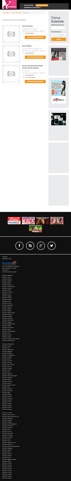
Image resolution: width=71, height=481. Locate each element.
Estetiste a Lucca (6, 440)
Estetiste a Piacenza (7, 318)
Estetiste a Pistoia (6, 455)
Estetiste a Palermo (7, 314)
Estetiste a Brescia (7, 284)
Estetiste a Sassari (7, 396)
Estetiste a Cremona (7, 292)
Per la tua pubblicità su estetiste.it (11, 266)
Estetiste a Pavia (6, 452)
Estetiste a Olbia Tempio (8, 312)
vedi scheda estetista (35, 37)
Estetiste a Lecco (6, 439)
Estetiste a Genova (7, 297)
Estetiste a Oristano (7, 381)
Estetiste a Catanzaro (7, 426)
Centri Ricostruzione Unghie (9, 272)
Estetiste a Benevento (7, 349)
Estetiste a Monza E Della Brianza (11, 446)
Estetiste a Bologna (7, 351)
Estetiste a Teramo (7, 468)
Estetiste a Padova (7, 450)
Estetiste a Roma (6, 325)
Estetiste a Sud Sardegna (8, 331)
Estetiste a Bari (6, 348)
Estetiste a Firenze (7, 431)
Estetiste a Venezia (7, 474)
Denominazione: (56, 32)
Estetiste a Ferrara (7, 362)
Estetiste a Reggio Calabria (9, 459)
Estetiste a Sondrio (7, 467)
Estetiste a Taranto (7, 400)
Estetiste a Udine (6, 337)
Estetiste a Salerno (7, 463)
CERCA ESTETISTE (29, 5)
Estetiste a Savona (7, 465)
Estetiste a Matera (7, 307)
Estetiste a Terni (6, 333)
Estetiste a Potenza (7, 389)
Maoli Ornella (27, 46)
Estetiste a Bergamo (7, 418)
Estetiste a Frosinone (7, 433)
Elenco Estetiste (16, 13)
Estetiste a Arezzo (6, 346)
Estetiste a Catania (7, 357)
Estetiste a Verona (7, 476)
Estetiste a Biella (6, 283)
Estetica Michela (27, 26)
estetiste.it (5, 257)
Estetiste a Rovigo (6, 394)
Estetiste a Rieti (6, 392)
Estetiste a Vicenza (7, 409)
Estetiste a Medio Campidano (9, 375)
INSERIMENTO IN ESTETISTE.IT (32, 7)
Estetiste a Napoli (6, 310)
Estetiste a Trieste (6, 472)
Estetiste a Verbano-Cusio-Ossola (10, 338)
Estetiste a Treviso (7, 403)
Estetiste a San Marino (8, 327)
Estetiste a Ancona (7, 412)
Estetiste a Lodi (6, 372)
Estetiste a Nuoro (6, 379)
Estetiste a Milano (6, 309)
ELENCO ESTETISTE (42, 5)
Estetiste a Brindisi (7, 353)
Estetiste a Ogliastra (7, 448)
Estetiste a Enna (6, 429)
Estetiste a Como (6, 359)
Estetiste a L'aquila (7, 368)
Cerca (59, 39)
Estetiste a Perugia (7, 316)
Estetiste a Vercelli (7, 407)
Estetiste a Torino (6, 402)
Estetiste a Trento (6, 335)
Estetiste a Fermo (6, 294)
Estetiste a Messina (7, 444)
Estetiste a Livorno (7, 303)
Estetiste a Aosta (6, 277)
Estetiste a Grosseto (7, 435)
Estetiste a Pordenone (7, 320)
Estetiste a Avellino (7, 279)
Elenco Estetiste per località (9, 268)
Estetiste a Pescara (7, 454)
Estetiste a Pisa (6, 387)
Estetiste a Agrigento (7, 275)
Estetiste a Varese (6, 405)
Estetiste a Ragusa (7, 322)
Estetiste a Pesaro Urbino (8, 385)
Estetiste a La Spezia (7, 437)
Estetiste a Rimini (6, 461)
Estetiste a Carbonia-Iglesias (9, 424)
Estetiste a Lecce (6, 370)
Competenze (5, 270)
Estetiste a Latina (6, 301)
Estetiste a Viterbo (7, 478)
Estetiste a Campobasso (8, 355)
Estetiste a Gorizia (7, 366)
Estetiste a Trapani (7, 470)
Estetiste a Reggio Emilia (8, 324)
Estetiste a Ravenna (7, 390)
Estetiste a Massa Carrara (9, 442)
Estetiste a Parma (6, 383)
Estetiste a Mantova (7, 374)
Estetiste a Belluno (7, 281)
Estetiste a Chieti (6, 290)
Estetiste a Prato (6, 457)
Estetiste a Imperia (7, 299)
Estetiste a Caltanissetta (8, 286)
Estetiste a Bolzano (7, 420)
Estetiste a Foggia (6, 296)
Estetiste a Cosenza (7, 427)
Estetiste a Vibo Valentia (8, 340)
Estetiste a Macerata (7, 305)
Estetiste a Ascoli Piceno (8, 414)
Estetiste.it (7, 13)
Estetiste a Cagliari (7, 422)
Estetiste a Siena (6, 329)
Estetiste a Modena (7, 377)
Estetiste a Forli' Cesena (8, 364)
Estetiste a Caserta (7, 288)
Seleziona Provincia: (57, 25)
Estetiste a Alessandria (8, 344)
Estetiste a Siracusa (7, 398)
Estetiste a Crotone (7, 361)
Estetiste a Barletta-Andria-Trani (10, 416)
